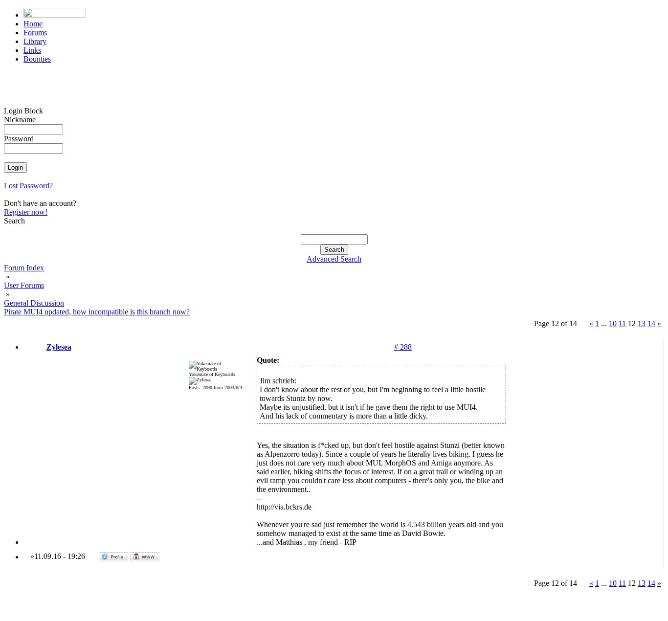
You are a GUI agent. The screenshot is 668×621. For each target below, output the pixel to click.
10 (613, 323)
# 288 (403, 347)
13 (642, 323)
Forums (35, 32)
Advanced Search (334, 259)
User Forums (24, 285)
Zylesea (58, 347)
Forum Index (24, 268)
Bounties (37, 59)
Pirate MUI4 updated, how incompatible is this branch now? (97, 312)
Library (34, 41)
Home (33, 24)
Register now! (25, 212)
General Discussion (34, 303)
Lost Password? (28, 185)
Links (32, 50)
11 (622, 323)
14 (651, 323)
